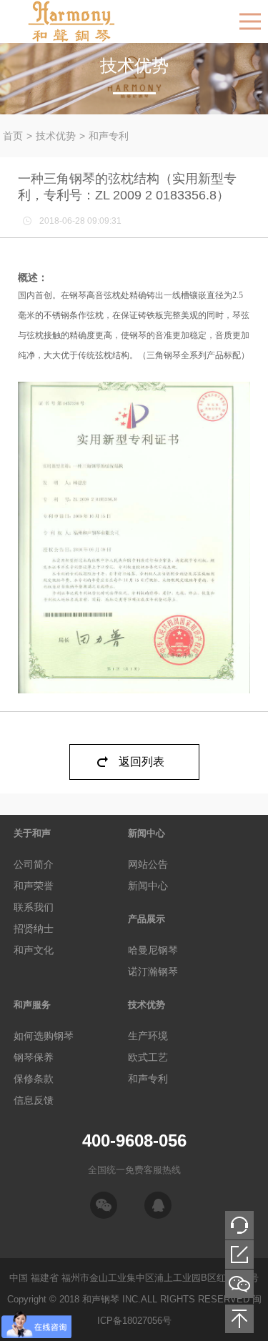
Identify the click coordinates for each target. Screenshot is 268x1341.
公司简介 (34, 864)
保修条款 (34, 1078)
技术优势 (56, 136)
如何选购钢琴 (44, 1035)
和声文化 (34, 950)
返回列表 (141, 762)
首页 (13, 136)
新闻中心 (148, 885)
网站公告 (148, 864)
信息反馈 (34, 1100)
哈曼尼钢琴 (153, 950)
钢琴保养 (34, 1057)
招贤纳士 (34, 928)
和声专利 (109, 136)
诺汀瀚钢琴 (153, 971)
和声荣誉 (34, 885)
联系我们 (34, 907)
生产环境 (148, 1035)
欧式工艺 (148, 1057)
